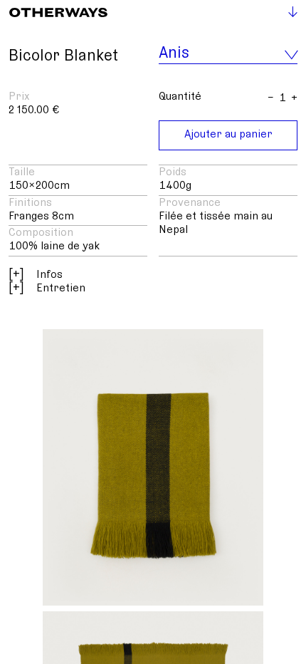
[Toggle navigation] (287, 14)
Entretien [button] (47, 288)
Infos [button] (36, 274)
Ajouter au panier (228, 134)
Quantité (180, 96)
